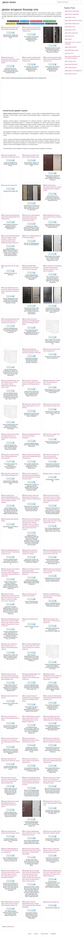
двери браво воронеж (71, 47)
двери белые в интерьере (72, 14)
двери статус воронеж (23, 23)
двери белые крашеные (71, 33)
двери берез (68, 39)
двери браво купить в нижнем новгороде (73, 43)
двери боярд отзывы (70, 61)
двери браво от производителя (73, 70)
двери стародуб (24, 21)
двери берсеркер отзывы (71, 50)
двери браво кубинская (71, 64)
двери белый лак (69, 36)
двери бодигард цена (70, 67)
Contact (36, 933)
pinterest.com (10, 926)
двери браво (9, 2)
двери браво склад (70, 17)
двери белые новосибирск (72, 11)
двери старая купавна (36, 21)
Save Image (9, 32)
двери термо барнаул (51, 23)
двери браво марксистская (72, 23)
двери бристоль (69, 53)
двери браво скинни (70, 29)
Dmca (29, 933)
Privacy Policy (44, 933)
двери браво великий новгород (73, 20)
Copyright (53, 933)
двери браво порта (70, 26)
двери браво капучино (71, 73)
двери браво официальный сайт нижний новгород (72, 57)
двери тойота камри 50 (49, 21)
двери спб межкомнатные (37, 23)
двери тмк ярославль (13, 21)
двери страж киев (10, 23)
